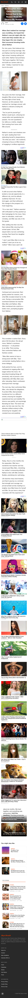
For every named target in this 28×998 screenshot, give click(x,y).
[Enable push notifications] (18, 2)
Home (2, 5)
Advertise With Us (5, 957)
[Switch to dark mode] (12, 2)
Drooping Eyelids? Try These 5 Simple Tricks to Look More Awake (15, 897)
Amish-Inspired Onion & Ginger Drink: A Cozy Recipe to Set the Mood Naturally (17, 907)
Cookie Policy (4, 984)
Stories (12, 922)
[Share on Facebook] (25, 23)
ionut (6, 22)
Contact (3, 952)
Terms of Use (4, 986)
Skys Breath (4, 2)
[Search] (15, 2)
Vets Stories (4, 972)
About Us (3, 950)
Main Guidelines (5, 955)
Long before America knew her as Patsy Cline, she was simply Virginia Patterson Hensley (17, 888)
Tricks (2, 974)
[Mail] (2, 993)
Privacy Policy (4, 981)
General (7, 5)
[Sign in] (22, 2)
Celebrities (3, 967)
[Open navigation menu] (25, 2)
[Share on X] (22, 23)
